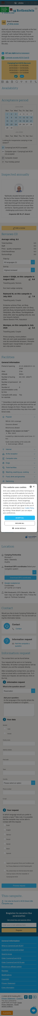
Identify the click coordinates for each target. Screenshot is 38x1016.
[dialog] (19, 508)
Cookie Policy (29, 508)
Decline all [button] (19, 523)
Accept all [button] (20, 518)
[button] (19, 528)
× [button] (33, 486)
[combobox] (31, 487)
